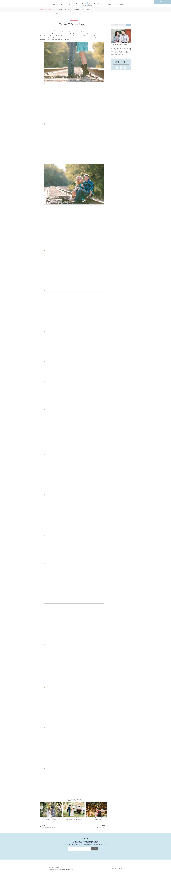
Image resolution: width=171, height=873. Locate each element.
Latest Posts (58, 9)
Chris (68, 869)
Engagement (68, 9)
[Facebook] (117, 67)
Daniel (72, 869)
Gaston (65, 869)
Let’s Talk (120, 4)
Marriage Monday (86, 9)
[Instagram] (121, 67)
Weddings (76, 9)
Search (128, 24)
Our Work (67, 4)
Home (54, 4)
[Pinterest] (124, 67)
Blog (115, 4)
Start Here (60, 4)
